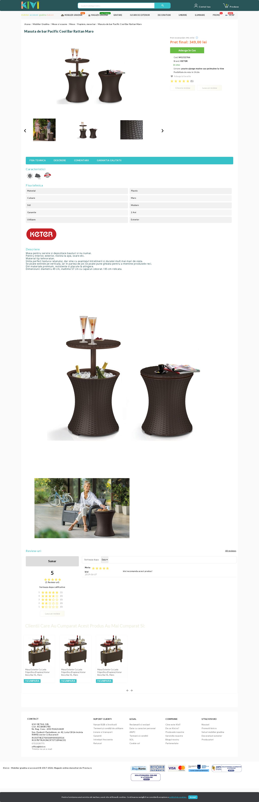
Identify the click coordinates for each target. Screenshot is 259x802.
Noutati (205, 724)
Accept (193, 797)
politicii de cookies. (178, 797)
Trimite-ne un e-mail (42, 749)
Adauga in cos (187, 50)
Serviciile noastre (174, 735)
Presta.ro (87, 768)
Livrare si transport (103, 732)
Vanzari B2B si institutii (105, 724)
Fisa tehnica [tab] (38, 160)
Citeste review (182, 88)
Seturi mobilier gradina (213, 732)
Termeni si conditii (139, 735)
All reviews (230, 550)
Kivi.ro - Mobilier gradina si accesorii (21, 768)
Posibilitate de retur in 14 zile (187, 72)
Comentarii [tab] (81, 160)
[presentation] (25, 130)
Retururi (97, 743)
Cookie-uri (135, 743)
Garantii (97, 735)
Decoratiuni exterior (212, 735)
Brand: (177, 61)
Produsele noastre (174, 732)
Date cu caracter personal (143, 728)
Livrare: (177, 69)
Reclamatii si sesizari (140, 724)
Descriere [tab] (60, 160)
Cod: (176, 57)
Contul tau (204, 7)
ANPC (133, 732)
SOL (132, 739)
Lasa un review (209, 88)
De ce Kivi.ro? (172, 728)
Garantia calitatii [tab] (109, 160)
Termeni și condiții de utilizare (108, 728)
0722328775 (38, 743)
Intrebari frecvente (103, 739)
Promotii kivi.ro (209, 728)
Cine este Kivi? (173, 724)
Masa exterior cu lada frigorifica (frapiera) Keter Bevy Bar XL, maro (37, 672)
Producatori (208, 739)
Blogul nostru (172, 739)
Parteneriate (171, 743)
